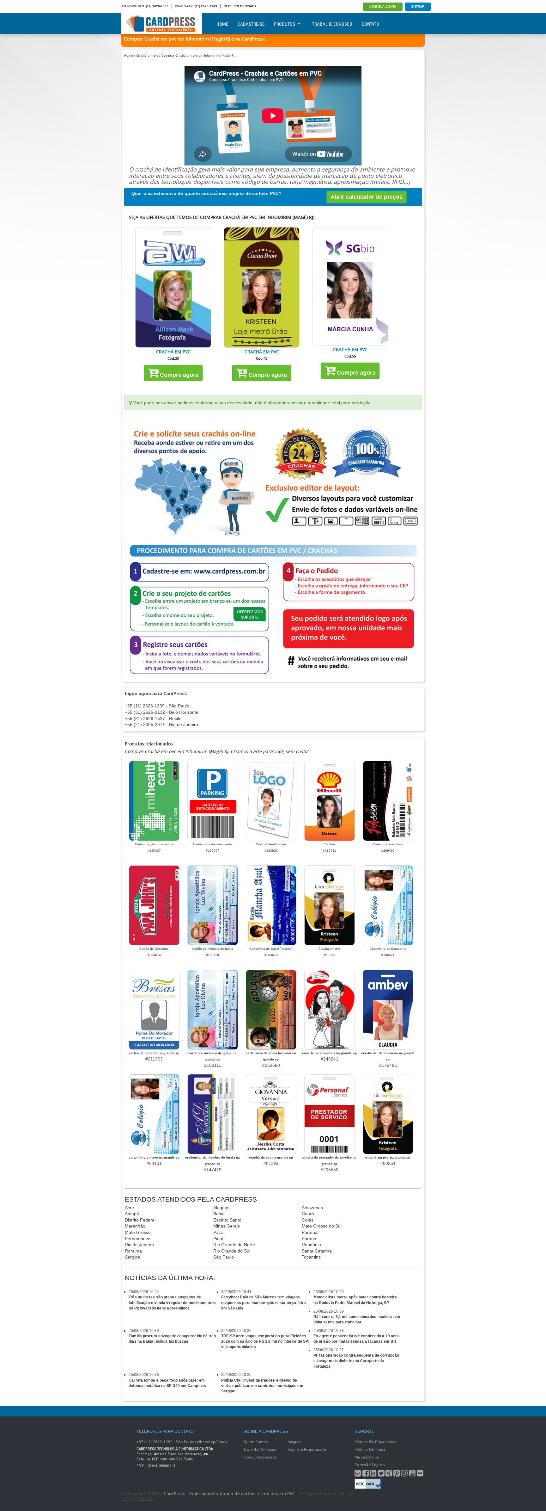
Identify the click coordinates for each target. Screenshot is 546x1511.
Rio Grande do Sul (231, 1250)
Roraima (133, 1250)
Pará (218, 1232)
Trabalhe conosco (259, 1449)
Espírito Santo (227, 1219)
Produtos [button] (284, 24)
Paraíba (310, 1232)
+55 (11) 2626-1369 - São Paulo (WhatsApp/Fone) (181, 1442)
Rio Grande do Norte (234, 1244)
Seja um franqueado (307, 1449)
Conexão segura (370, 1464)
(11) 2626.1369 (206, 6)
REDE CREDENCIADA (240, 6)
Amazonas (312, 1207)
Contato (370, 24)
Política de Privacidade (376, 1442)
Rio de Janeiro (139, 1244)
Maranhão (135, 1225)
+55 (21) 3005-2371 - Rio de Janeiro (161, 724)
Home (222, 24)
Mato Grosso (138, 1232)
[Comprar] (173, 287)
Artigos (294, 1442)
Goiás (307, 1219)
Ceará (308, 1213)
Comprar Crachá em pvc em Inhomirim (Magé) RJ (197, 55)
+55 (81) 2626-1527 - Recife (153, 718)
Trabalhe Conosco (332, 24)
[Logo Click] (161, 23)
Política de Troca (370, 1449)
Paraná (309, 1238)
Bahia (219, 1213)
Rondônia (311, 1244)
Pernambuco (137, 1238)
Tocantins (311, 1256)
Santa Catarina (317, 1250)
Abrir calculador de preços (367, 197)
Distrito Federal (140, 1219)
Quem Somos (255, 1442)
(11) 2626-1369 (157, 6)
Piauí (218, 1238)
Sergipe (132, 1256)
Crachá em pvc (147, 55)
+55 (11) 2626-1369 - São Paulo (157, 705)
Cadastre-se (251, 24)
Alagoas (221, 1207)
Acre (129, 1207)
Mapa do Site (367, 1457)
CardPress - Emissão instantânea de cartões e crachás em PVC (229, 1493)
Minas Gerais (226, 1225)
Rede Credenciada (260, 1457)
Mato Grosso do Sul (322, 1225)
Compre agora (178, 375)
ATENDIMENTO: (133, 6)
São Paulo (223, 1256)
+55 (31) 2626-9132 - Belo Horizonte (161, 712)
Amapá (132, 1213)
